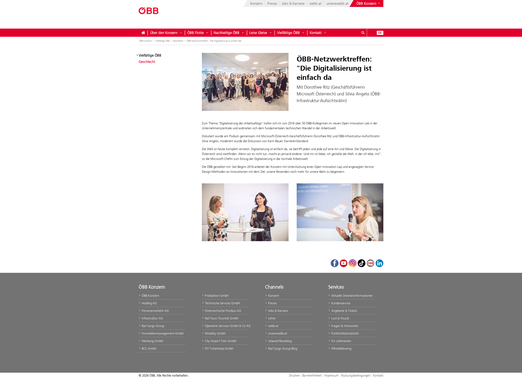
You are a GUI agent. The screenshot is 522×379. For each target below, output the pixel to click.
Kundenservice (340, 303)
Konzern (256, 3)
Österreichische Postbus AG (222, 311)
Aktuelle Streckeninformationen (352, 296)
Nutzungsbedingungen (355, 375)
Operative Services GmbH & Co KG (226, 326)
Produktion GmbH (216, 296)
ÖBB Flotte (195, 33)
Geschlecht (178, 40)
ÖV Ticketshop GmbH (218, 348)
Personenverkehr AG (155, 311)
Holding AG (149, 303)
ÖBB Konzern (145, 40)
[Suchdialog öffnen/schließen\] (363, 33)
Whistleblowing (341, 348)
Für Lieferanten (341, 341)
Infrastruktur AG (152, 318)
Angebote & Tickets (344, 311)
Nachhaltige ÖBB (226, 33)
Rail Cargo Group (152, 326)
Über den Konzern (163, 33)
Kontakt (316, 33)
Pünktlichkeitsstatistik (345, 333)
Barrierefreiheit (312, 375)
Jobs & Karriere (293, 3)
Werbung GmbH (152, 341)
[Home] (143, 33)
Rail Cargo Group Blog (282, 348)
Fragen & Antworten (344, 326)
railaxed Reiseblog (279, 341)
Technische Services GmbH (222, 303)
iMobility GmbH (215, 333)
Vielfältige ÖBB (288, 33)
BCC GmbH (148, 348)
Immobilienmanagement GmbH (162, 333)
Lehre (271, 318)
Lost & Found (340, 318)
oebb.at (316, 3)
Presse (272, 3)
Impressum (331, 375)
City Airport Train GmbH (220, 341)
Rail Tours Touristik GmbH (221, 318)
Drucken (294, 375)
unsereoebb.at (337, 3)
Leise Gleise (258, 33)
